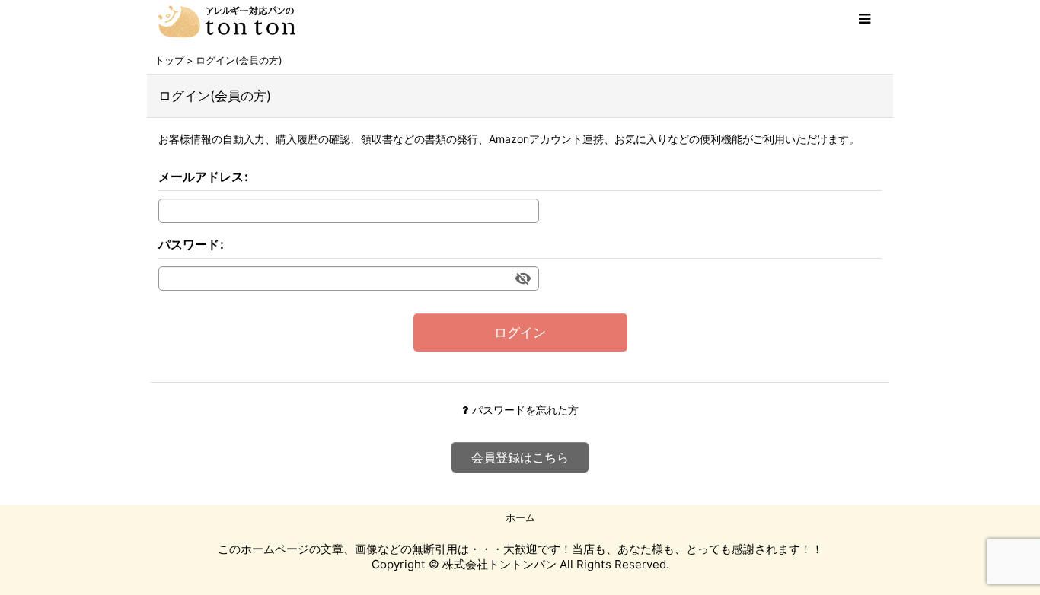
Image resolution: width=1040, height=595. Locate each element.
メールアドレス (201, 176)
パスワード (188, 244)
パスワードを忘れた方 (525, 409)
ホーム (520, 517)
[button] (864, 19)
